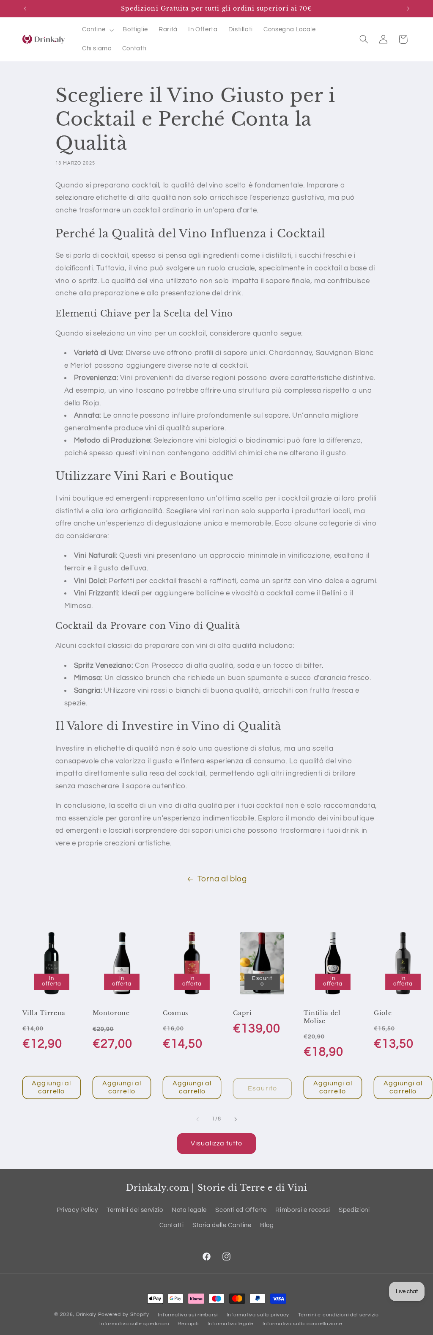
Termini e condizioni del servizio (338, 1315)
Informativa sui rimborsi (188, 1315)
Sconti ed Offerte (241, 1210)
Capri (242, 1013)
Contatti (171, 1225)
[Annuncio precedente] (25, 8)
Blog (267, 1225)
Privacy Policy (77, 1210)
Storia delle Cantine (222, 1225)
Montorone (111, 1013)
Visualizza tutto (217, 1143)
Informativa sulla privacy (258, 1315)
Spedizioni (354, 1210)
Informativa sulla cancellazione (303, 1323)
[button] (97, 30)
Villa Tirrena (44, 1013)
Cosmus (175, 1013)
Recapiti (188, 1323)
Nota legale (189, 1210)
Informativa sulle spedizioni (134, 1323)
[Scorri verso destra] (235, 1119)
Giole (383, 1013)
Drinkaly (86, 1314)
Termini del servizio (135, 1210)
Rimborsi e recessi (302, 1210)
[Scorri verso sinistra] (197, 1119)
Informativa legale (231, 1323)
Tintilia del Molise (322, 1016)
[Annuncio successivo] (408, 8)
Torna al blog (222, 879)
